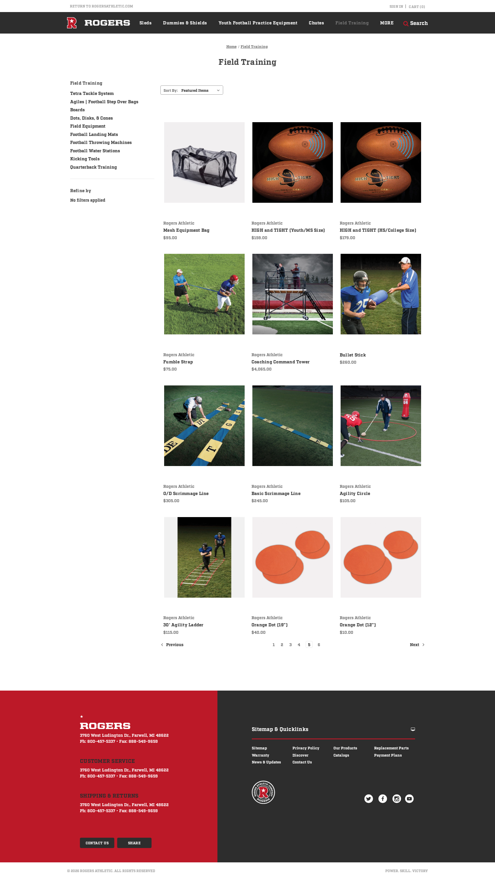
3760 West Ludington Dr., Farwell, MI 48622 (124, 734)
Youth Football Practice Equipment (258, 22)
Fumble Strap (178, 361)
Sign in (396, 6)
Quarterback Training (93, 166)
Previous (174, 644)
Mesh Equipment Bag (186, 229)
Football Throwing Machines (101, 142)
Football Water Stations (95, 150)
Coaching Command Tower (281, 361)
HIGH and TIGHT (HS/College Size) (378, 229)
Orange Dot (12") (358, 624)
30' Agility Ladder (183, 624)
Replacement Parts (391, 747)
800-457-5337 (101, 740)
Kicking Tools (85, 158)
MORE (387, 22)
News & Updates (266, 761)
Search (418, 23)
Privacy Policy (305, 747)
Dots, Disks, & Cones (91, 117)
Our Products (345, 747)
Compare (202, 163)
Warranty (260, 755)
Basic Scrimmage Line (276, 493)
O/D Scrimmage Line (186, 493)
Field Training (352, 22)
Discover (300, 755)
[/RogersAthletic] (383, 798)
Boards (77, 109)
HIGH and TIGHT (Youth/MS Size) (288, 229)
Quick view (200, 151)
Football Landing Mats (94, 134)
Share (134, 843)
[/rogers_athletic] (397, 798)
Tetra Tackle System (92, 92)
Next (415, 644)
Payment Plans (388, 755)
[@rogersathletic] (369, 798)
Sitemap (259, 747)
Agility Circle (355, 493)
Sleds (146, 22)
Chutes (316, 22)
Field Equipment (87, 125)
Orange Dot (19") (270, 624)
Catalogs (341, 755)
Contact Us (97, 843)
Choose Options (204, 174)
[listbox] (201, 90)
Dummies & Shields (185, 22)
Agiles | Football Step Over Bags (104, 101)
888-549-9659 (143, 740)
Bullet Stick (353, 354)
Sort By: (171, 90)
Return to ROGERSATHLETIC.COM (101, 6)
